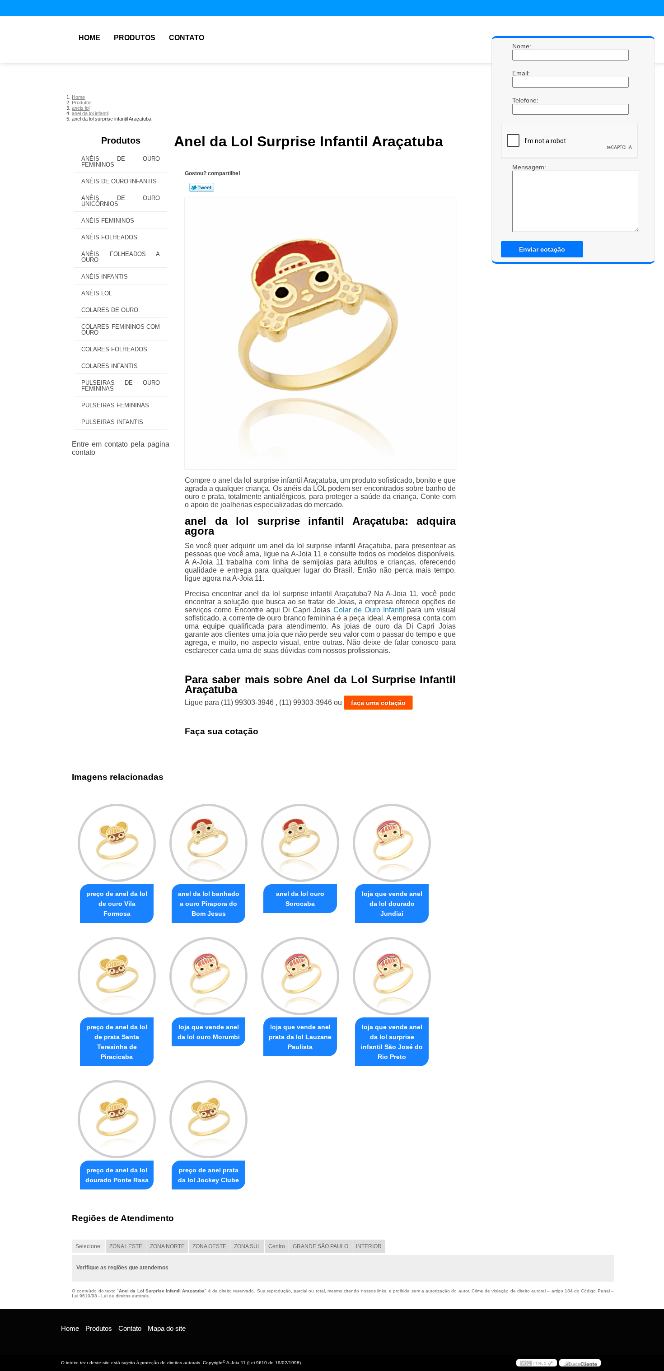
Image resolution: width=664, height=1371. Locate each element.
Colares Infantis (109, 366)
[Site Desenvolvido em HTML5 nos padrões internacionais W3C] (536, 1362)
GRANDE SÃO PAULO (320, 1246)
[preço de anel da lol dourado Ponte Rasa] (117, 1119)
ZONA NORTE (167, 1246)
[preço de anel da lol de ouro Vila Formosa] (117, 843)
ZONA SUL (247, 1246)
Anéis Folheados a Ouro (120, 257)
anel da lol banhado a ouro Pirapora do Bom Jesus (208, 903)
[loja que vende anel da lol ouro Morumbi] (208, 976)
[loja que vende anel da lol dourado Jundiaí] (392, 843)
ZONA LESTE (125, 1246)
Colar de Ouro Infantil (368, 610)
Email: (521, 73)
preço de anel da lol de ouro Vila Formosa (116, 903)
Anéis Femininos (107, 220)
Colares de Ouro (109, 310)
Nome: (521, 46)
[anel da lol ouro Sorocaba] (300, 843)
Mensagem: (521, 167)
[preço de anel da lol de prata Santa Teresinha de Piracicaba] (117, 976)
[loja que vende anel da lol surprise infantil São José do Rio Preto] (392, 976)
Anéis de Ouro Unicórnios (120, 201)
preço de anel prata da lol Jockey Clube (208, 1175)
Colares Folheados (114, 349)
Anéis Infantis (104, 276)
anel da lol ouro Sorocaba (300, 898)
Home (89, 38)
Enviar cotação (542, 249)
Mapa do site (167, 1328)
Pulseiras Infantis (112, 422)
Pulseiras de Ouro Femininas (120, 385)
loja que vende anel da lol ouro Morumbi (209, 1031)
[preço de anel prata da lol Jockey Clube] (208, 1119)
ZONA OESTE (209, 1246)
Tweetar (201, 187)
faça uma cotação (378, 702)
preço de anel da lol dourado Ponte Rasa (117, 1175)
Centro (276, 1246)
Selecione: (88, 1246)
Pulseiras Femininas (115, 405)
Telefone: (521, 100)
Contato (186, 38)
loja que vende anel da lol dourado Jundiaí (392, 903)
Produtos (134, 38)
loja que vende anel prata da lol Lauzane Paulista (300, 1036)
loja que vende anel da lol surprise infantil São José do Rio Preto (392, 1041)
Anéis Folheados (109, 237)
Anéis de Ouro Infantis (119, 181)
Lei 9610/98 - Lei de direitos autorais (110, 1295)
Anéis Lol (96, 293)
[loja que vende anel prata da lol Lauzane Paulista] (300, 976)
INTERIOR (369, 1246)
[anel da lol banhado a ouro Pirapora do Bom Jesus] (208, 843)
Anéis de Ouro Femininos (120, 161)
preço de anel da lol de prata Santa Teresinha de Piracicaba (116, 1041)
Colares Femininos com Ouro (120, 329)
